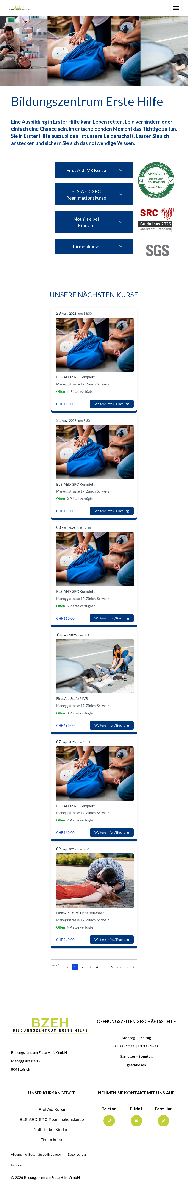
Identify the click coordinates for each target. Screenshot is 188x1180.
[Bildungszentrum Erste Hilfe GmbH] (19, 8)
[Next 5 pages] (119, 967)
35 (126, 967)
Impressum (19, 1165)
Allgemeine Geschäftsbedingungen (36, 1154)
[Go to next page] (133, 967)
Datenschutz (77, 1154)
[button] (176, 8)
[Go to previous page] (67, 967)
